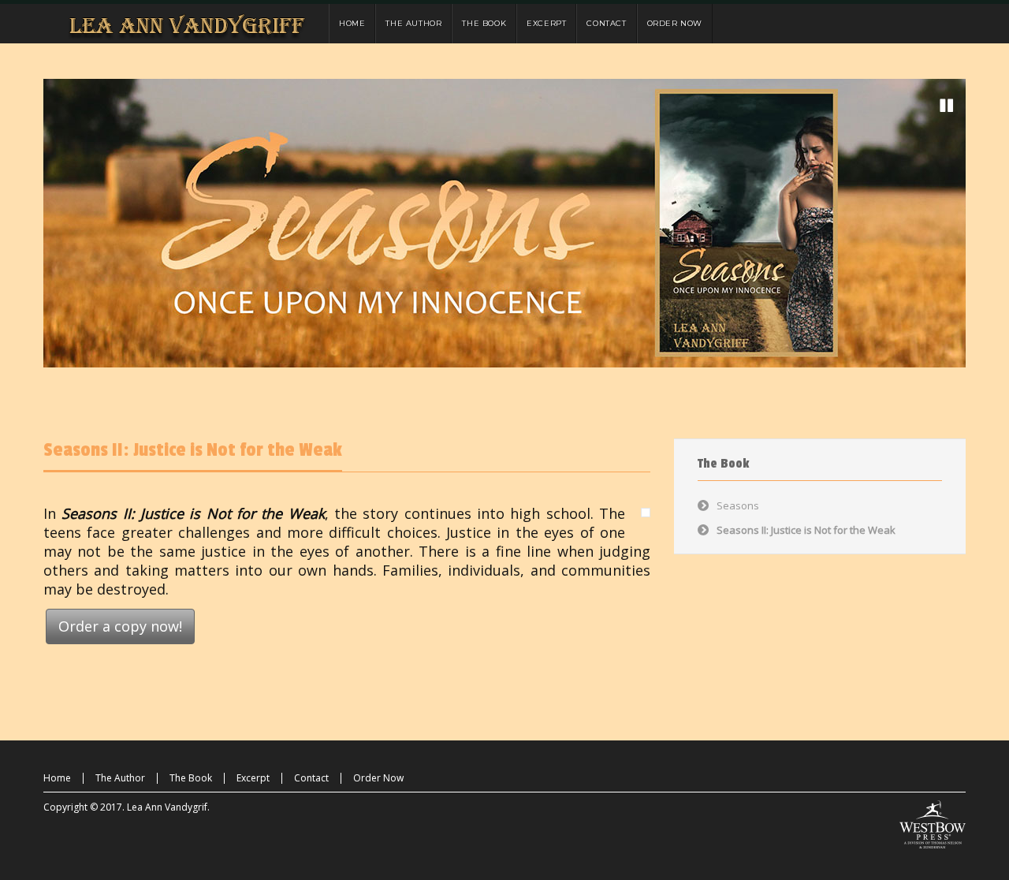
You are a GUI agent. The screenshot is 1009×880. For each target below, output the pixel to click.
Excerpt (253, 778)
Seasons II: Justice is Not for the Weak (192, 449)
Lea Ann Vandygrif (167, 807)
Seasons (738, 505)
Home (57, 778)
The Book (190, 778)
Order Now (378, 778)
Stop (947, 106)
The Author (120, 778)
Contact (311, 778)
